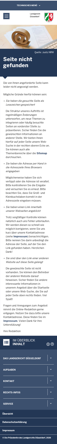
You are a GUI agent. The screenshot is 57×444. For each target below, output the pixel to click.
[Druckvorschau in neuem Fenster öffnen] (47, 344)
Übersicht (7, 413)
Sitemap (42, 153)
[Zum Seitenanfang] (52, 344)
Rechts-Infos (11, 392)
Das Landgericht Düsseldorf (22, 358)
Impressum (20, 236)
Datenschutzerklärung (14, 422)
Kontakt (8, 381)
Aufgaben (9, 369)
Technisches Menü (27, 5)
